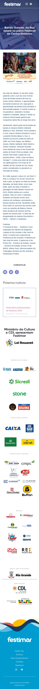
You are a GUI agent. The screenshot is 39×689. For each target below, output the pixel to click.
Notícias (29, 45)
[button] (5, 272)
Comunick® (25, 683)
